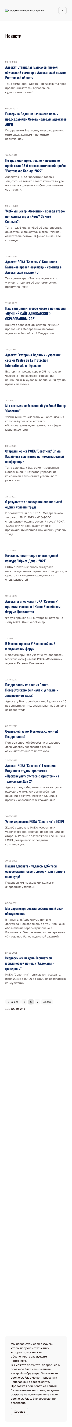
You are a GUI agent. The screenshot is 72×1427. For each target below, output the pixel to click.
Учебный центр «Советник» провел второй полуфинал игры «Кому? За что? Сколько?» (35, 216)
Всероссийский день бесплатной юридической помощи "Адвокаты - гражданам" (29, 963)
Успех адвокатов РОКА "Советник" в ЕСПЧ (34, 821)
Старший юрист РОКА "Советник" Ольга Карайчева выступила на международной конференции (34, 456)
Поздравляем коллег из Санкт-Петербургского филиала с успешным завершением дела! (31, 690)
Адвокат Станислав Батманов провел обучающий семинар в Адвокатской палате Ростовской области (35, 72)
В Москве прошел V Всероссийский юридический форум (30, 646)
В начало (13, 1001)
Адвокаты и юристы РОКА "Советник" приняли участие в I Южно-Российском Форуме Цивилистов (32, 606)
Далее (47, 1001)
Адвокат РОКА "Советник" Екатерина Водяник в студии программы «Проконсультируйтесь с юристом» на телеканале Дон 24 (32, 773)
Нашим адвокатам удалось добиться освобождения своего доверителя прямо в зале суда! (35, 871)
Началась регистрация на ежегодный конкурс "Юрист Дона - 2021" (31, 558)
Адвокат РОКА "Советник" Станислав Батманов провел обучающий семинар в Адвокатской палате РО (33, 267)
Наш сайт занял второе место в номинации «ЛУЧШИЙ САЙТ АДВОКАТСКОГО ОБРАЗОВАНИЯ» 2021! (35, 313)
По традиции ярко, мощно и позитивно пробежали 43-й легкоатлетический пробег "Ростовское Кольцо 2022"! (35, 165)
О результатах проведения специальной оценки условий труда (33, 504)
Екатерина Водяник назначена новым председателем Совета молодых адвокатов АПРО (36, 119)
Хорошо (19, 1411)
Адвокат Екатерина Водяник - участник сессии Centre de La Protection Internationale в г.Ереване (32, 360)
